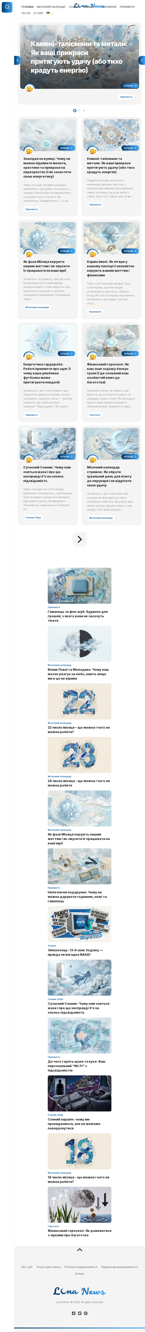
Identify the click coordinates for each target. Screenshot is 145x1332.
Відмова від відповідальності (120, 1267)
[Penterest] (86, 1313)
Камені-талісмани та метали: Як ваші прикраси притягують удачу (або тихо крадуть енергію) (78, 26)
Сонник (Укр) (33, 517)
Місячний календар (51, 6)
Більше (129, 85)
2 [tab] (79, 111)
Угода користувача (48, 1267)
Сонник (74, 6)
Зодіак (88, 6)
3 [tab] (84, 111)
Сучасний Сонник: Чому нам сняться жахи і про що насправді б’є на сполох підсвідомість (78, 1008)
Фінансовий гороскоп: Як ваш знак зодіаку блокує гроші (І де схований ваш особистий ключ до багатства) (108, 373)
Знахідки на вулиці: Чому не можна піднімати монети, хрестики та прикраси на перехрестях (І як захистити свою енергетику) (47, 167)
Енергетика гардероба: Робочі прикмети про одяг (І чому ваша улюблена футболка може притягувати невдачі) (47, 373)
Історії (38, 13)
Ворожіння (108, 6)
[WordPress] (80, 1313)
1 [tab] (74, 110)
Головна (27, 6)
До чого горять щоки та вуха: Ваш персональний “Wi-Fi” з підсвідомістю (76, 1066)
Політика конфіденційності (80, 1267)
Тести (25, 13)
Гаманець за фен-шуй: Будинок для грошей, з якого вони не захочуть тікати (78, 616)
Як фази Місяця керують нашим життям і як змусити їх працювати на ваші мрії (46, 266)
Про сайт (27, 1267)
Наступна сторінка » (79, 539)
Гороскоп (94, 414)
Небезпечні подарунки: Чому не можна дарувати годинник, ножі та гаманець (77, 896)
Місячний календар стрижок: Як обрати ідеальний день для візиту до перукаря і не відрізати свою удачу (109, 476)
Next (141, 60)
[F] (74, 1313)
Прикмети (127, 6)
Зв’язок (79, 1273)
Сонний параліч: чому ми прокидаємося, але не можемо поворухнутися (74, 1123)
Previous (17, 60)
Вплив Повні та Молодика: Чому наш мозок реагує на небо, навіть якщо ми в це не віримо (78, 674)
